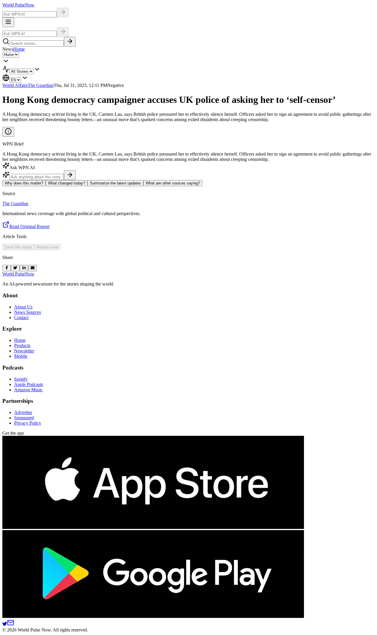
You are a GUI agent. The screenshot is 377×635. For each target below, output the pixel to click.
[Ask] (70, 175)
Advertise (23, 412)
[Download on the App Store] (153, 527)
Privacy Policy (27, 422)
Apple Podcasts (28, 384)
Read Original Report (29, 226)
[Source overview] (8, 132)
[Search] (70, 42)
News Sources (27, 312)
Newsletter (24, 350)
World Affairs (15, 85)
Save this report (18, 247)
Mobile (20, 356)
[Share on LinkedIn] (24, 268)
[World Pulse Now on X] (4, 624)
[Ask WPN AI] (63, 12)
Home (19, 49)
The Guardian (41, 85)
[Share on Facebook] (6, 268)
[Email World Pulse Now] (10, 624)
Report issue (47, 247)
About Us (23, 306)
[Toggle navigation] (8, 22)
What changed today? (66, 183)
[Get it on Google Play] (153, 616)
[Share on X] (15, 268)
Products (22, 345)
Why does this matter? (24, 183)
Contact (21, 317)
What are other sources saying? (173, 183)
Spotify (21, 379)
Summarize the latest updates (115, 183)
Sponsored (24, 417)
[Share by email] (32, 268)
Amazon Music (28, 389)
